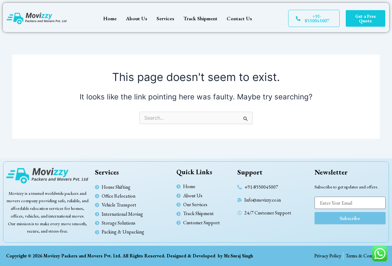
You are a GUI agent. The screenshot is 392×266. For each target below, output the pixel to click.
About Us (136, 18)
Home (110, 18)
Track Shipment (200, 18)
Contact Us (239, 18)
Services (165, 18)
